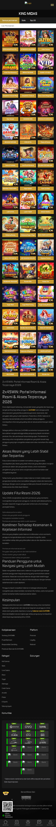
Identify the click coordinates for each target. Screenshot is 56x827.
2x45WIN (32, 410)
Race (3, 675)
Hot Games (5, 661)
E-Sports (4, 702)
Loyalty (32, 640)
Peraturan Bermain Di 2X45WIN (13, 649)
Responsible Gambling (9, 644)
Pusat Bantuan (7, 640)
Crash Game (6, 688)
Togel (4, 679)
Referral (32, 644)
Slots (3, 666)
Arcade (4, 693)
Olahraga (5, 684)
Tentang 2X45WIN (8, 635)
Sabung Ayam (7, 706)
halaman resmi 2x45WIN (41, 611)
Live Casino (6, 670)
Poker (4, 697)
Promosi (33, 635)
